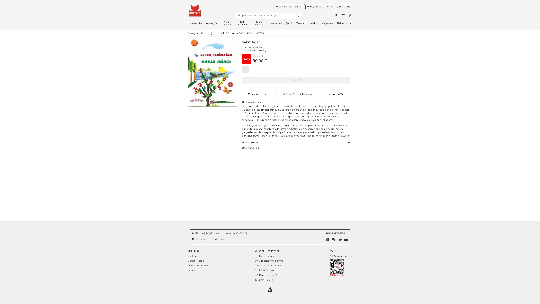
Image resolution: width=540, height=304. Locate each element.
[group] (212, 72)
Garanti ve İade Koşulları (269, 265)
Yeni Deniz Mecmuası (291, 6)
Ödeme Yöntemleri (199, 265)
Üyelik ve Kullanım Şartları (270, 256)
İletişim (192, 270)
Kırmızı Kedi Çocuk (261, 50)
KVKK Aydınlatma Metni (268, 275)
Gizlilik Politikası (264, 270)
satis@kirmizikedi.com (210, 239)
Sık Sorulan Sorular (341, 256)
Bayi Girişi (345, 6)
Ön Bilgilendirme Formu (269, 261)
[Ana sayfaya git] (195, 11)
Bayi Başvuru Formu (322, 6)
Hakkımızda (194, 256)
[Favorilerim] (343, 15)
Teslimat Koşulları (265, 280)
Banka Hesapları (197, 261)
